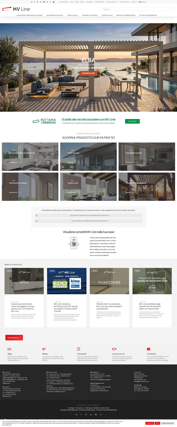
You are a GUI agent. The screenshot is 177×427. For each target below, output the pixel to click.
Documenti (89, 2)
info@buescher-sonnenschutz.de (99, 390)
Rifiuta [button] (157, 423)
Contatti (134, 2)
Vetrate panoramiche (148, 15)
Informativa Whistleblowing (87, 410)
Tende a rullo (72, 15)
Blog (71, 2)
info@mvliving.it (7, 396)
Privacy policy (80, 408)
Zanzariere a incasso (54, 15)
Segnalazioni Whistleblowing (69, 410)
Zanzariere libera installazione (29, 15)
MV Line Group (64, 2)
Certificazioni (99, 2)
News (77, 2)
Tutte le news (12, 338)
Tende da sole (107, 15)
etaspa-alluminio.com (140, 379)
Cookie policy (89, 408)
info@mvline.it (6, 383)
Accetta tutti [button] (149, 423)
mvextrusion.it (50, 391)
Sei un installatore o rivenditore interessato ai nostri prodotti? (90, 221)
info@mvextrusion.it (60, 391)
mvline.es (92, 379)
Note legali (71, 408)
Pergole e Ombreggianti (126, 15)
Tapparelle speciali (90, 15)
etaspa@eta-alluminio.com (141, 381)
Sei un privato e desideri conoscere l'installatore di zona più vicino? (90, 215)
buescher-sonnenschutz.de (97, 389)
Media (82, 2)
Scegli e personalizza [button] (168, 423)
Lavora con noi (124, 2)
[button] (87, 109)
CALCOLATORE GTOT (112, 2)
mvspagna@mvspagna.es (103, 379)
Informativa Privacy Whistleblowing (106, 410)
